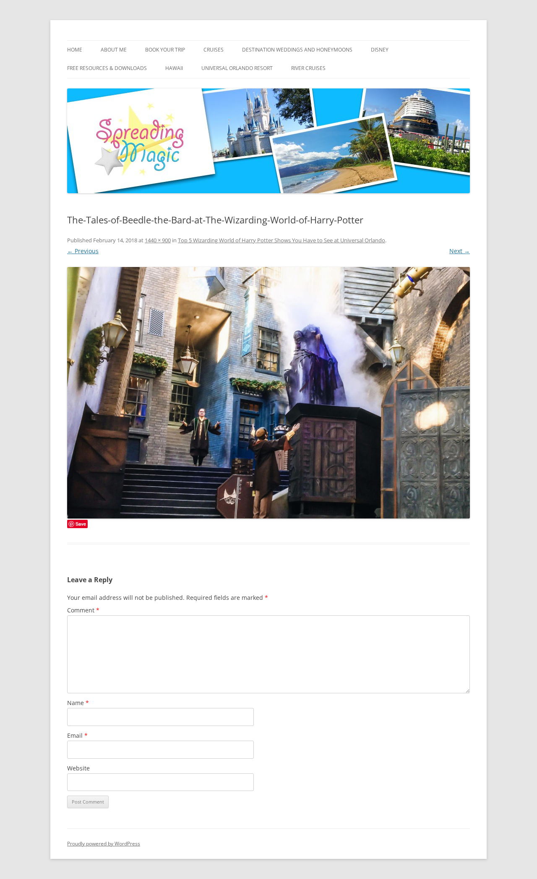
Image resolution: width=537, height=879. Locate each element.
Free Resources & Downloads (107, 68)
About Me (114, 49)
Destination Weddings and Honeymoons (297, 49)
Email (77, 735)
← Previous (83, 251)
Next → (459, 251)
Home (74, 49)
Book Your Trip (165, 49)
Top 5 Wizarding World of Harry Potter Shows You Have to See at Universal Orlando (281, 240)
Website (78, 768)
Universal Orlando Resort (237, 68)
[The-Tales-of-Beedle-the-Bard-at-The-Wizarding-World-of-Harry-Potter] (268, 393)
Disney (379, 49)
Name (78, 703)
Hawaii (174, 68)
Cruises (213, 49)
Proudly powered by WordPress (103, 843)
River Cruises (308, 68)
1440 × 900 (158, 240)
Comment (83, 610)
